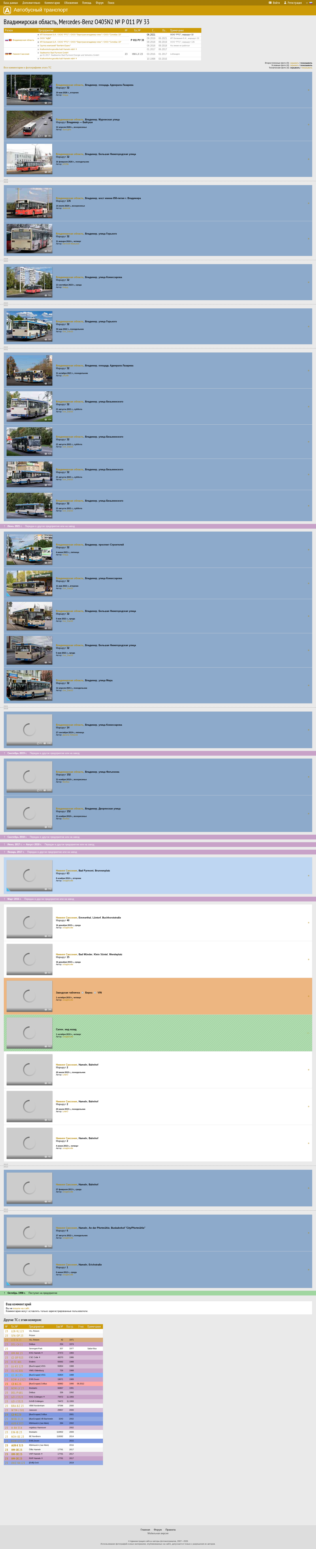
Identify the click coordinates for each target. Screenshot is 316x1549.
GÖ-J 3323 (17, 1397)
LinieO (65, 1075)
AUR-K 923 (17, 1423)
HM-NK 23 (17, 1353)
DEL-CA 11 (17, 1344)
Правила (170, 1529)
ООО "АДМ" (45, 38)
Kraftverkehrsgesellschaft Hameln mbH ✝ (58, 49)
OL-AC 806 (17, 1370)
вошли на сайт (21, 1308)
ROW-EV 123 (18, 1441)
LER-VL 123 (17, 1331)
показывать (307, 68)
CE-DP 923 (17, 1357)
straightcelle (68, 880)
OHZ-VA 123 (18, 1463)
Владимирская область (23, 40)
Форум (158, 1529)
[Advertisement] (158, 1496)
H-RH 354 (16, 1428)
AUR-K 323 (17, 1445)
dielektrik (66, 208)
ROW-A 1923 (18, 1379)
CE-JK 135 (17, 1375)
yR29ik (66, 164)
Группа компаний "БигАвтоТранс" (55, 45)
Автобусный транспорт (41, 10)
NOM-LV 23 (17, 1388)
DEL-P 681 (17, 1392)
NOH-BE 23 (17, 1436)
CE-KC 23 (16, 1384)
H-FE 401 (16, 1362)
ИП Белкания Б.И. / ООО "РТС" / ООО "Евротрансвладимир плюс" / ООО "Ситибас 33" (80, 34)
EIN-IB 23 (16, 1432)
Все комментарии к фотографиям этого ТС (27, 67)
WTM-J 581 (17, 1410)
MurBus (66, 782)
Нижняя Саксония (21, 54)
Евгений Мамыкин (71, 244)
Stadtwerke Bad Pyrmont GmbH (69, 54)
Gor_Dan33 (68, 331)
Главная (145, 1529)
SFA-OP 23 (17, 1335)
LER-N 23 (16, 1340)
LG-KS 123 (17, 1366)
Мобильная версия (158, 1533)
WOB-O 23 (17, 1419)
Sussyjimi (67, 129)
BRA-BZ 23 (17, 1406)
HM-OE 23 (16, 1450)
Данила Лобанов (70, 735)
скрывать (294, 63)
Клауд (65, 95)
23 (6, 1331)
